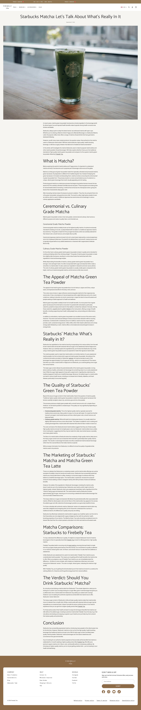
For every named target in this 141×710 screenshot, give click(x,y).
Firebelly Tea (81, 606)
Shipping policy (114, 700)
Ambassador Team (12, 683)
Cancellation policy (128, 700)
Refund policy (78, 700)
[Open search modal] (129, 7)
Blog (8, 680)
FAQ (41, 685)
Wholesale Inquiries (46, 677)
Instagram (75, 675)
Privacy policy (89, 700)
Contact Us (43, 675)
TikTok (74, 683)
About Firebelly (12, 675)
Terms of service (102, 700)
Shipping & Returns (45, 683)
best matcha (72, 545)
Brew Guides (43, 680)
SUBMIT (118, 686)
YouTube (74, 677)
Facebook (74, 680)
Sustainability (11, 677)
